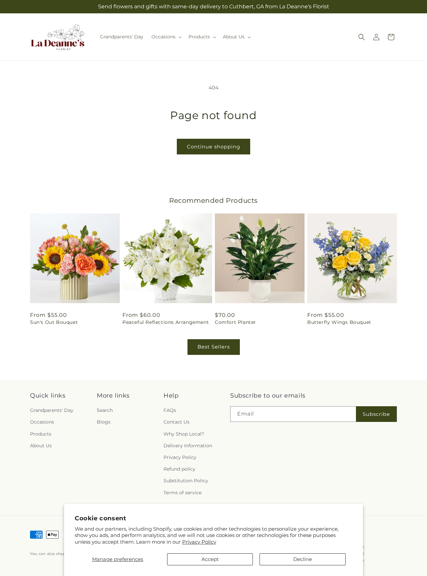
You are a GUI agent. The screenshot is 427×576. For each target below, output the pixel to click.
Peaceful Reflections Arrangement (165, 322)
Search (105, 410)
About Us (41, 446)
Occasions (42, 422)
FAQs (169, 410)
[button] (165, 37)
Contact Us (176, 422)
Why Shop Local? (183, 434)
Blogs (103, 422)
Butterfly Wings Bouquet (339, 322)
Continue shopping (213, 146)
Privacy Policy (199, 542)
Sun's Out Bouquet (54, 322)
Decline (302, 559)
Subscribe (376, 414)
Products (40, 434)
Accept (210, 559)
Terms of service (182, 493)
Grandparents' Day (51, 410)
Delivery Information (187, 446)
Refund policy (179, 469)
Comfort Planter (235, 322)
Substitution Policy (185, 481)
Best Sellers (213, 347)
